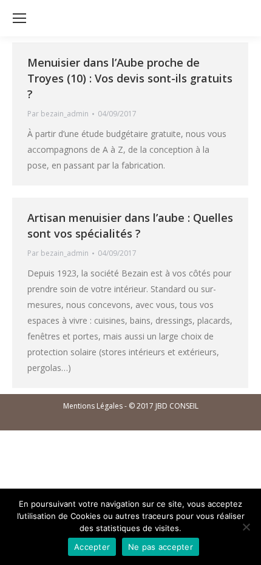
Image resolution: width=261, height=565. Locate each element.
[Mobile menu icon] (19, 18)
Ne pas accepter (160, 547)
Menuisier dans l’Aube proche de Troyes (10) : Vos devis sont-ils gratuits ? (129, 78)
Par (58, 114)
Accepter (92, 547)
